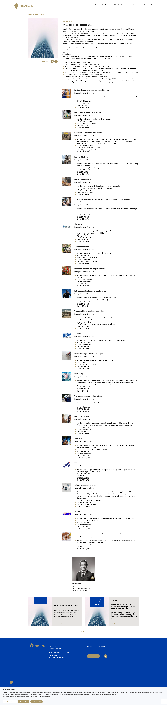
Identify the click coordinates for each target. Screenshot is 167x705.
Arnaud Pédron (67, 54)
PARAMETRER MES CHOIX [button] (9, 701)
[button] (52, 61)
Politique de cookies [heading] (9, 689)
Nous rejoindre (137, 5)
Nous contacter (148, 5)
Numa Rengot (67, 50)
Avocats (94, 5)
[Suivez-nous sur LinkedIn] (11, 682)
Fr (151, 9)
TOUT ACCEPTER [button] (37, 701)
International (118, 5)
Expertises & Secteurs (105, 5)
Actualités (127, 5)
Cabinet (87, 5)
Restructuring (74, 29)
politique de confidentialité (42, 696)
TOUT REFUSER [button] (23, 701)
